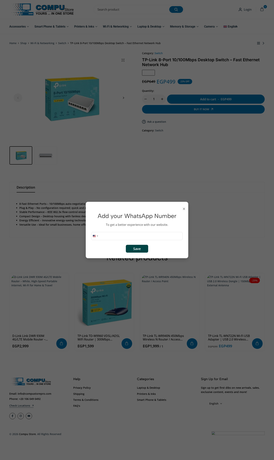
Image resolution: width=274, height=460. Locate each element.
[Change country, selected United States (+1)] (95, 236)
